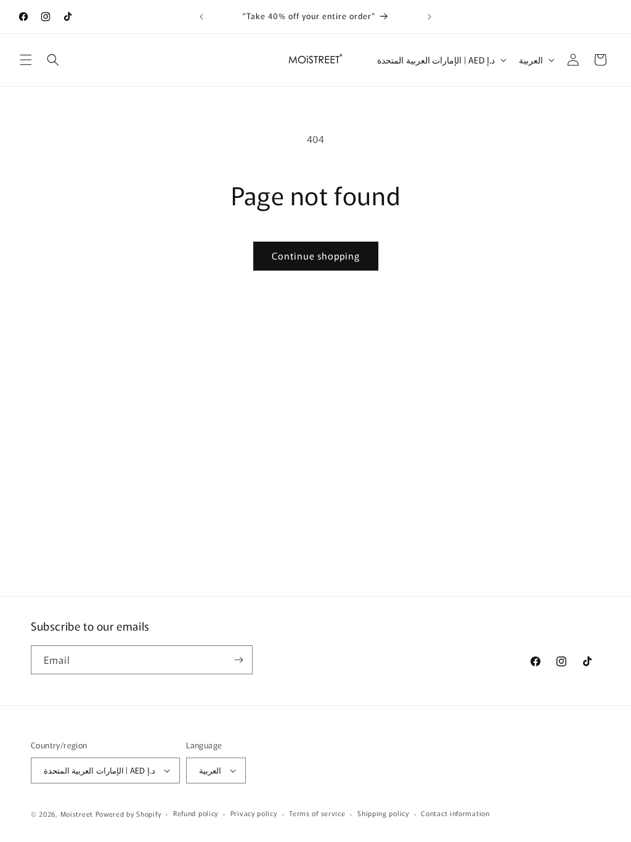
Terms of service (317, 813)
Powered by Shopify (128, 814)
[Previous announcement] (201, 16)
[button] (25, 59)
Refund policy (195, 813)
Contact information (455, 813)
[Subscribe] (238, 659)
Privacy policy (253, 813)
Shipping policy (383, 813)
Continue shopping (316, 255)
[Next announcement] (429, 16)
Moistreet (76, 814)
